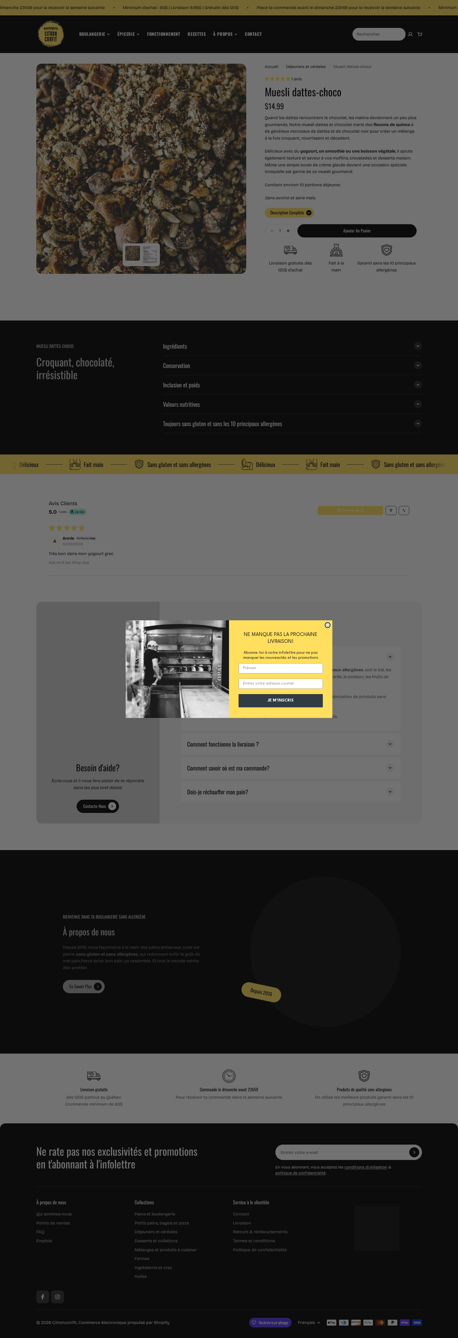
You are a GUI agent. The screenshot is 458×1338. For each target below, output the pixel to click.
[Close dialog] (327, 625)
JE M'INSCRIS (281, 701)
